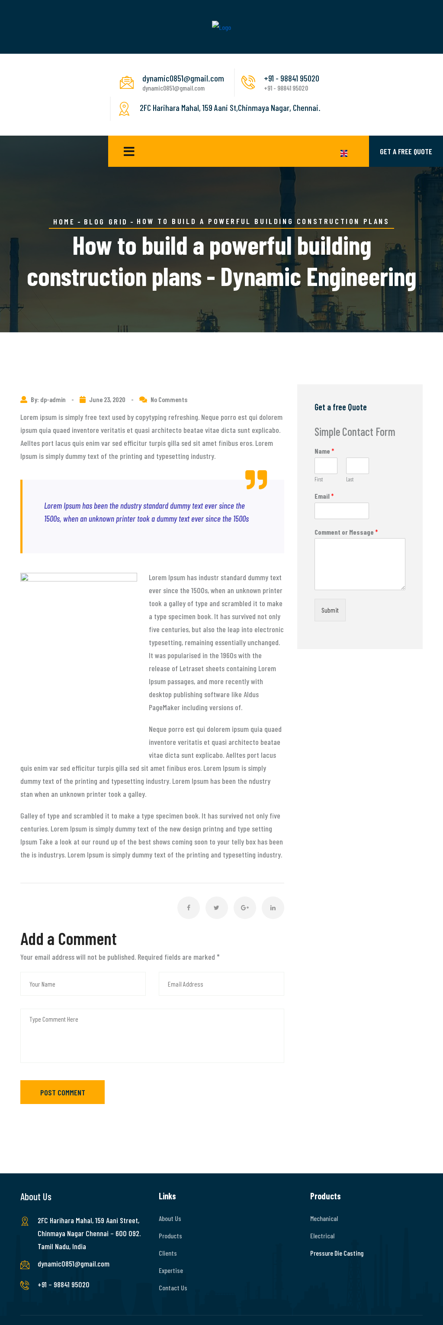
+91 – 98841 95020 (64, 1284)
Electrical (322, 1235)
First (319, 479)
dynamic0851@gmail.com (73, 1263)
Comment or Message (346, 532)
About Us (170, 1218)
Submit (330, 610)
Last (349, 479)
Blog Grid (106, 221)
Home (64, 221)
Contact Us (173, 1287)
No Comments (169, 399)
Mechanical (324, 1218)
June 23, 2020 (107, 399)
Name (324, 451)
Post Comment (62, 1092)
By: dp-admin (49, 399)
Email (324, 496)
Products (170, 1235)
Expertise (171, 1270)
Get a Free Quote (406, 151)
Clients (168, 1253)
